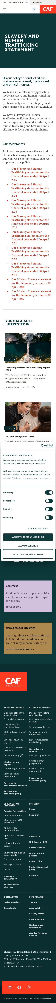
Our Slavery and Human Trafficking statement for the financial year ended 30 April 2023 (30, 205)
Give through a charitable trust (12, 725)
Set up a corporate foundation (38, 733)
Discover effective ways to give (14, 714)
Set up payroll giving (40, 726)
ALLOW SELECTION (28, 546)
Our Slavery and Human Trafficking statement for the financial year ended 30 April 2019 (30, 269)
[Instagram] (29, 987)
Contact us (11, 897)
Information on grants (12, 844)
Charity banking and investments (14, 853)
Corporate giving (40, 707)
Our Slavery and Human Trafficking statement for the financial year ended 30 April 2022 (30, 221)
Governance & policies (36, 854)
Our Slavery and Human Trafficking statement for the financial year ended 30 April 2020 (30, 253)
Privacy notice (36, 913)
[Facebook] (19, 987)
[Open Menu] (5, 9)
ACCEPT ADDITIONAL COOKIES (28, 537)
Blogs (32, 809)
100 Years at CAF (38, 842)
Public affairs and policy (38, 868)
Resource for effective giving (12, 792)
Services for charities (11, 804)
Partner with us (37, 847)
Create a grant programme (36, 762)
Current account (12, 859)
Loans (7, 869)
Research (34, 815)
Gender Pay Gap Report (38, 934)
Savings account (12, 864)
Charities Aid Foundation (15, 2)
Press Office (36, 861)
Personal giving (14, 707)
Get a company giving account (40, 720)
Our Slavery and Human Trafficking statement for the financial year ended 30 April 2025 (30, 174)
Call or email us (12, 902)
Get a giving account (14, 719)
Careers (33, 875)
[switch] (49, 501)
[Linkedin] (10, 987)
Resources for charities (11, 885)
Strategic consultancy (10, 877)
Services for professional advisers (15, 784)
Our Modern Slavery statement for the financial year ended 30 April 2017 (31, 295)
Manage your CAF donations (13, 821)
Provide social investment (11, 775)
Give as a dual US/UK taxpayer (15, 748)
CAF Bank (37, 2)
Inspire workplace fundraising (38, 741)
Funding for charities (15, 811)
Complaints (10, 908)
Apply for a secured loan (14, 837)
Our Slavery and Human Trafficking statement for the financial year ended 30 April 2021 (30, 237)
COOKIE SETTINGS (38, 528)
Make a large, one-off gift (15, 733)
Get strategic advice (14, 768)
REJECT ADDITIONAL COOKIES (28, 555)
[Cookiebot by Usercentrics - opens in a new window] (41, 446)
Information (37, 897)
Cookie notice (36, 919)
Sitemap (33, 902)
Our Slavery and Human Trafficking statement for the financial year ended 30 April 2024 (30, 190)
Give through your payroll (13, 741)
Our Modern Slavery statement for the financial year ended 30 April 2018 (31, 283)
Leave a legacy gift (14, 755)
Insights (34, 803)
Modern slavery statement (37, 926)
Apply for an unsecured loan (12, 829)
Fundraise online (13, 814)
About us (34, 836)
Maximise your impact (11, 763)
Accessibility (36, 908)
